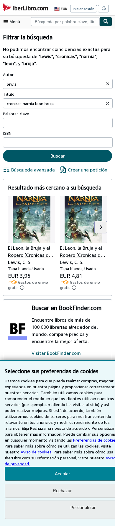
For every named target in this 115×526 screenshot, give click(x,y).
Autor (8, 74)
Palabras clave (16, 113)
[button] (107, 84)
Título (8, 94)
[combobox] (65, 21)
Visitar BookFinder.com (56, 353)
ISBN (7, 133)
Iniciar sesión (83, 9)
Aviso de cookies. (36, 451)
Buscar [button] (57, 156)
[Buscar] (106, 21)
